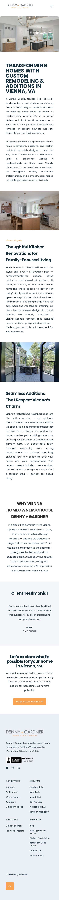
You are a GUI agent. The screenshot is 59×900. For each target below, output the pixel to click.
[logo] (25, 733)
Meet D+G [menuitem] (35, 792)
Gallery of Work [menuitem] (14, 825)
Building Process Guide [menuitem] (38, 832)
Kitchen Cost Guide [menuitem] (40, 838)
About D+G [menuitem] (35, 797)
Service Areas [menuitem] (37, 855)
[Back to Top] (10, 886)
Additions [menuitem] (11, 802)
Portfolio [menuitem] (12, 820)
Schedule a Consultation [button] (29, 702)
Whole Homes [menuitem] (13, 797)
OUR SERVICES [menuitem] (13, 781)
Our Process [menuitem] (36, 802)
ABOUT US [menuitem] (35, 781)
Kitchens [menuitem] (10, 787)
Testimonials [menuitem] (36, 787)
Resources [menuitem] (35, 820)
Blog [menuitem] (32, 825)
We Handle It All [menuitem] (38, 806)
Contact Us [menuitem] (35, 850)
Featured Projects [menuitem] (15, 830)
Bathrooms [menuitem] (11, 792)
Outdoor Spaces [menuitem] (14, 806)
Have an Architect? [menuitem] (39, 811)
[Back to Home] (20, 6)
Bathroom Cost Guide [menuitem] (38, 844)
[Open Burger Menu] (52, 6)
